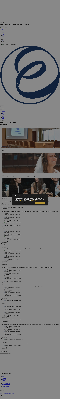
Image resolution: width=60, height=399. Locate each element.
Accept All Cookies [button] (40, 202)
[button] (18, 202)
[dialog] (30, 199)
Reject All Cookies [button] (29, 202)
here (21, 200)
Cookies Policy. (33, 200)
